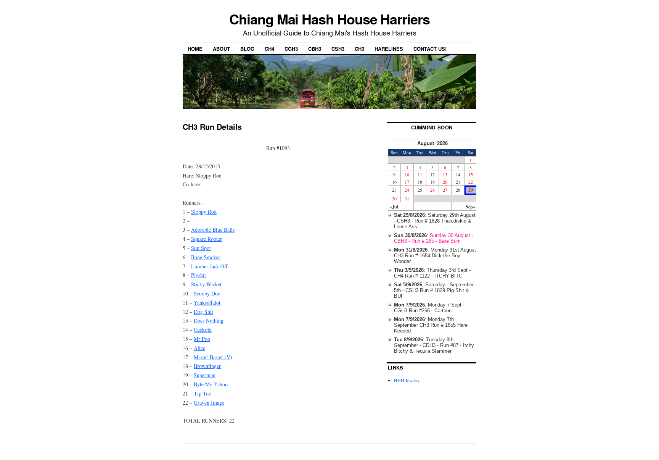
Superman (204, 375)
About (221, 48)
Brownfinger (207, 366)
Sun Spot (201, 248)
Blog (247, 48)
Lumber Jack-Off (209, 266)
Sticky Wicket (206, 284)
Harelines (389, 48)
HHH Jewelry (407, 380)
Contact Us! (430, 48)
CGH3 (291, 48)
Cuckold (203, 329)
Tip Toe (202, 393)
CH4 (269, 48)
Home (195, 48)
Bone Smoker (205, 257)
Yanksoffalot (207, 302)
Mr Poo (202, 338)
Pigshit (198, 275)
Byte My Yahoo (211, 384)
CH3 (359, 48)
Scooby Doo (207, 293)
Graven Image (209, 402)
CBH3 (314, 48)
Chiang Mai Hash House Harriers (329, 19)
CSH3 (337, 48)
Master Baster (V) (213, 357)
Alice (199, 348)
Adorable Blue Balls (213, 229)
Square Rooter (206, 238)
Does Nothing (208, 320)
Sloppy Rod (204, 211)
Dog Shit (203, 311)
